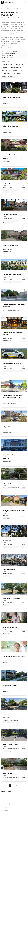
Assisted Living (20, 64)
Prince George (9, 804)
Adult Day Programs (7, 64)
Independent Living (17, 67)
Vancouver (8, 807)
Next (17, 785)
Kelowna (8, 798)
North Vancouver (10, 795)
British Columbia (11, 9)
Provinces (3, 9)
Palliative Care (6, 73)
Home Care (5, 67)
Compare (23, 101)
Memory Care (6, 70)
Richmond (8, 810)
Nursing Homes (18, 70)
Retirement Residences (8, 76)
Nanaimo (8, 801)
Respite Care (17, 73)
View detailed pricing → (8, 57)
